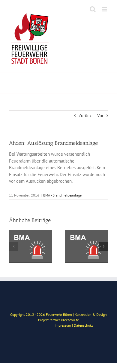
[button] (13, 246)
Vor (100, 115)
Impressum (63, 325)
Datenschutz (83, 325)
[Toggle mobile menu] (105, 9)
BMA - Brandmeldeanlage (62, 195)
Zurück (85, 115)
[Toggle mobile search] (93, 9)
